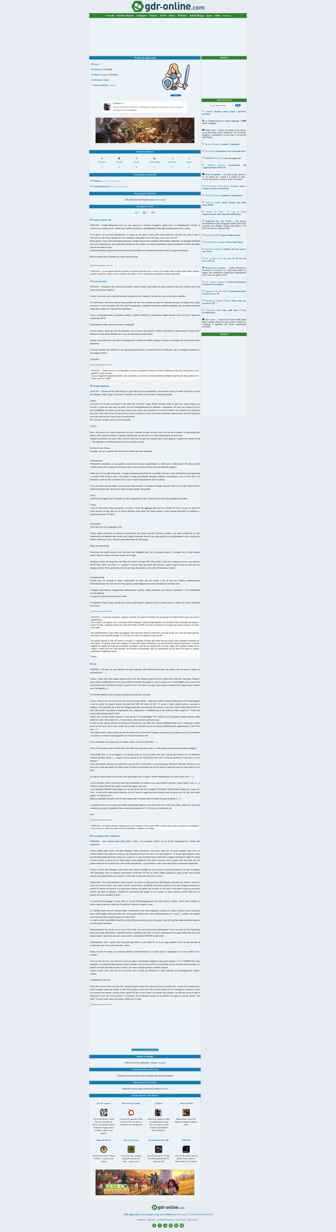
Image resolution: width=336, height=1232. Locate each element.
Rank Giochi (218, 158)
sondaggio (161, 1063)
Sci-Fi (163, 15)
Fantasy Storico (123, 186)
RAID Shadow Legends (215, 242)
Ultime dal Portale (224, 100)
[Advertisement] (168, 36)
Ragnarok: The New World (216, 291)
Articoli (135, 1096)
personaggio (160, 200)
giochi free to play (179, 1214)
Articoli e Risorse (125, 15)
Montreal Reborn (216, 165)
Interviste (142, 1096)
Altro (217, 15)
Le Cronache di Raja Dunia (217, 186)
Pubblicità (224, 58)
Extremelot (210, 310)
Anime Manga (196, 15)
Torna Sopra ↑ (193, 1220)
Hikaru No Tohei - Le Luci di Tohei (225, 212)
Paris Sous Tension (213, 195)
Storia (172, 15)
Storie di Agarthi (213, 202)
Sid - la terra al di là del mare (218, 258)
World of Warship (212, 144)
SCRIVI (176, 95)
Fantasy (153, 15)
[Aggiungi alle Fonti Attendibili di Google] (177, 1227)
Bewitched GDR (212, 235)
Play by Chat (105, 181)
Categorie (142, 15)
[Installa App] (171, 1227)
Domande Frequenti (165, 1220)
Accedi (109, 15)
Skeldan (209, 111)
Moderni (182, 15)
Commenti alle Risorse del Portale (145, 1069)
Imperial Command (213, 249)
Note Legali (180, 1220)
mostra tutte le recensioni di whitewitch (145, 1050)
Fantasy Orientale (114, 181)
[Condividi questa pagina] (182, 1227)
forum (165, 1089)
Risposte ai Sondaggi (145, 1056)
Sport (209, 15)
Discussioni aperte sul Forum (144, 1083)
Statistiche (151, 1220)
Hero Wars (209, 151)
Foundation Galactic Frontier (217, 301)
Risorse (155, 1096)
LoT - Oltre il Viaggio (214, 282)
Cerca (227, 15)
